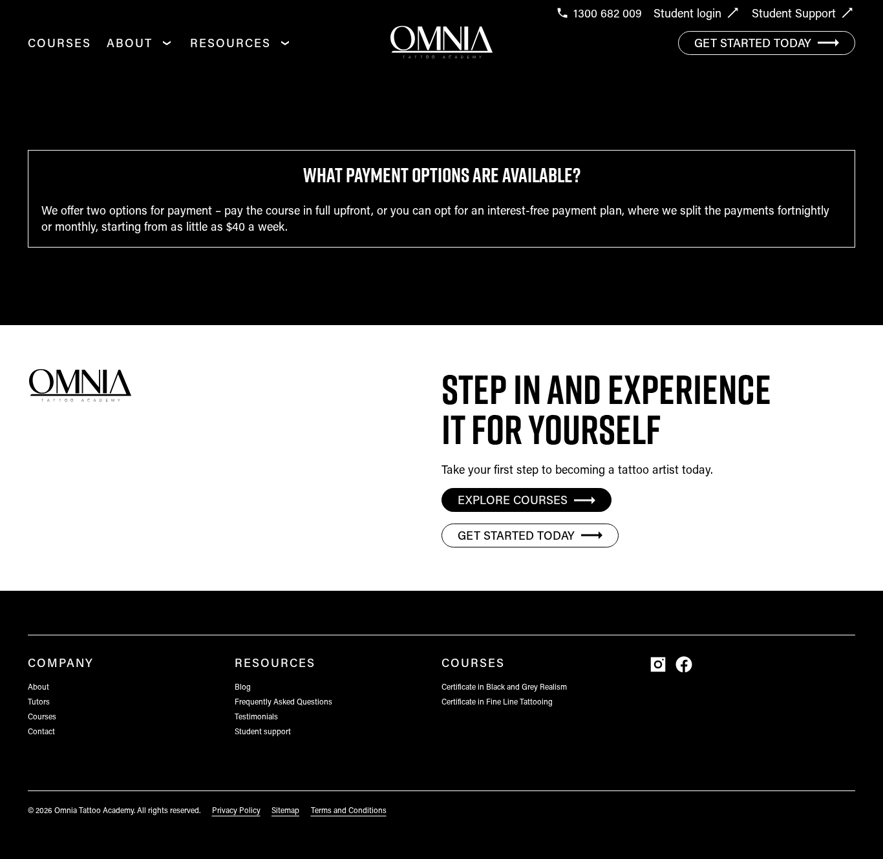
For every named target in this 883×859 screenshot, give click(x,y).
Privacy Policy (236, 810)
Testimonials (256, 716)
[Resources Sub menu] (285, 42)
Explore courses (513, 499)
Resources (230, 42)
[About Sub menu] (167, 42)
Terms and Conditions (349, 810)
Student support (263, 731)
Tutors (39, 701)
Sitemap (285, 810)
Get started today (752, 42)
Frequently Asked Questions (283, 701)
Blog (243, 686)
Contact (41, 731)
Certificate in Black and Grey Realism (504, 686)
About (130, 42)
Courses (59, 42)
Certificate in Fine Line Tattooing (497, 701)
